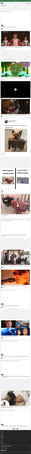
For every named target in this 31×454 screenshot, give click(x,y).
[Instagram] (26, 3)
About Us (2, 442)
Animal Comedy (3, 436)
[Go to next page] (17, 428)
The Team (2, 441)
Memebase (2, 435)
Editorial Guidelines (3, 443)
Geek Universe (2, 437)
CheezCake (2, 438)
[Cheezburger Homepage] (15, 450)
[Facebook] (28, 3)
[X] (29, 3)
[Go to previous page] (13, 428)
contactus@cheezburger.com (5, 448)
